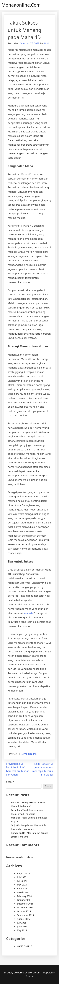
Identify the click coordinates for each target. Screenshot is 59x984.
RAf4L (46, 43)
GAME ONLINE (29, 754)
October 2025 (24, 911)
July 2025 (21, 922)
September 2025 (25, 915)
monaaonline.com (21, 5)
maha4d (29, 613)
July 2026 (21, 877)
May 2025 (22, 930)
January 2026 (23, 899)
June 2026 (22, 880)
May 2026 (22, 884)
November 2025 (25, 907)
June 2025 (22, 926)
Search (10, 782)
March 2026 (23, 892)
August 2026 (23, 873)
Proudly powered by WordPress (22, 972)
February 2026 (24, 896)
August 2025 (23, 918)
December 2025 (25, 903)
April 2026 (22, 888)
